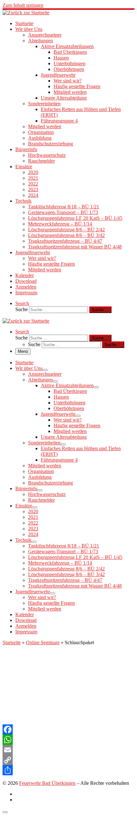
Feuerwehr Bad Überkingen (47, 783)
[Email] (68, 750)
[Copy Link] (68, 760)
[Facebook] (68, 729)
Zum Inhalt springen (23, 5)
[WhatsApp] (68, 740)
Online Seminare (43, 642)
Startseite (12, 642)
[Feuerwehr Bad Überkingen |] (26, 12)
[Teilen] (68, 770)
